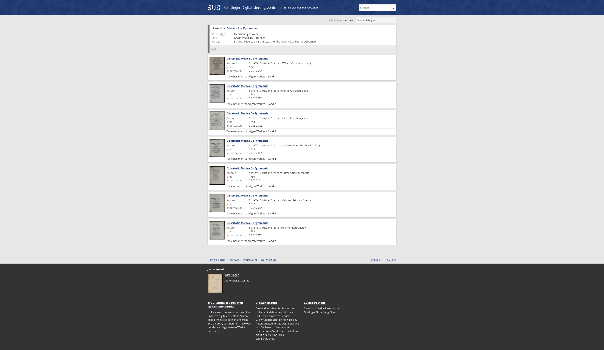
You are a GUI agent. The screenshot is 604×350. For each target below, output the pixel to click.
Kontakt (234, 260)
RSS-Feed (391, 260)
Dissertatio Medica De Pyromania (247, 58)
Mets (214, 49)
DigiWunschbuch (266, 302)
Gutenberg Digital (315, 302)
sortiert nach (347, 20)
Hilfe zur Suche (216, 260)
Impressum (250, 260)
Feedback (375, 260)
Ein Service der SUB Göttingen (301, 7)
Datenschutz (268, 260)
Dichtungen (232, 275)
